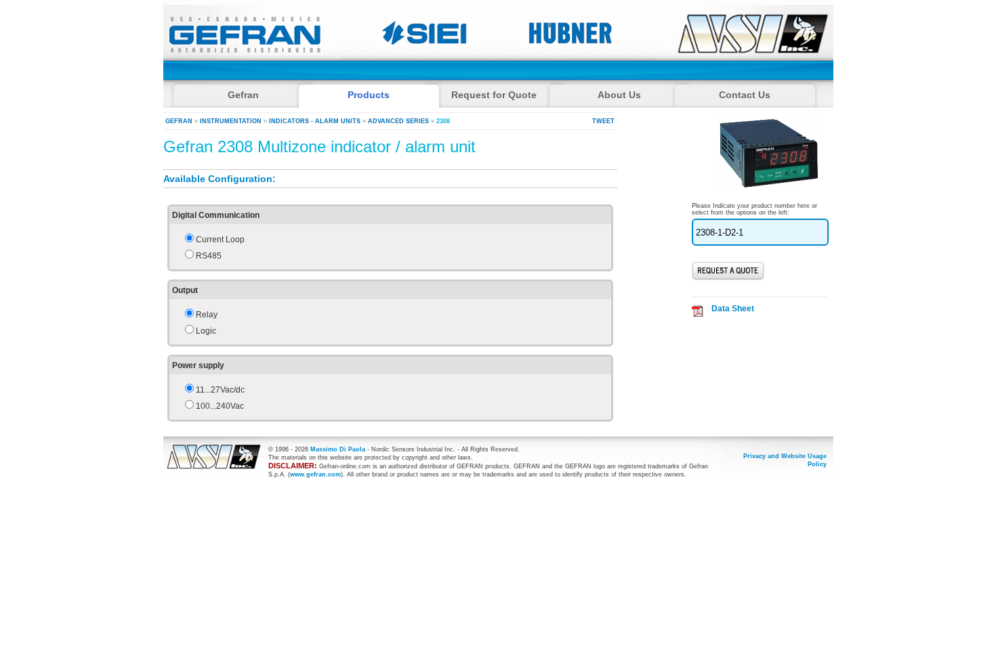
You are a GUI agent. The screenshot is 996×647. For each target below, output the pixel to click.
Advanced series (398, 121)
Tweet (603, 121)
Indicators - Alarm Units (314, 121)
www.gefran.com (315, 474)
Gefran (178, 121)
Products (369, 94)
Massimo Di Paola (337, 449)
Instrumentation (231, 121)
